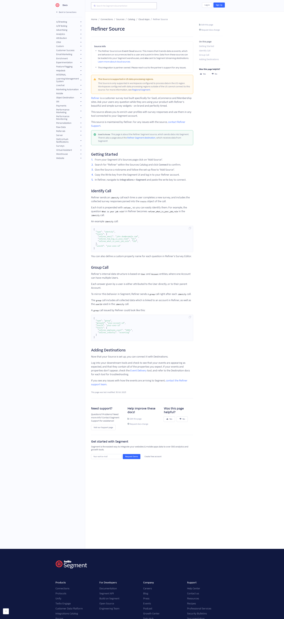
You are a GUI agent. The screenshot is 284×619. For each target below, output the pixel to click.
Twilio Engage (63, 603)
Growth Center (151, 613)
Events (147, 603)
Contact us (193, 593)
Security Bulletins (197, 613)
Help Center (193, 588)
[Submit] (94, 6)
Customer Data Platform (69, 608)
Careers (147, 588)
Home (94, 19)
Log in (207, 5)
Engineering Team (109, 608)
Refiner (95, 98)
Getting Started (206, 46)
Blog (145, 593)
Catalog (131, 19)
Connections (107, 19)
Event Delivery (138, 370)
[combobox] (124, 5)
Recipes (191, 603)
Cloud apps (144, 19)
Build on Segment (109, 598)
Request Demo (131, 456)
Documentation (108, 588)
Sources (120, 19)
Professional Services (199, 608)
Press (146, 598)
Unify (58, 598)
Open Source (106, 603)
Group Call (204, 55)
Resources (193, 598)
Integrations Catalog (66, 613)
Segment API (106, 593)
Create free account (153, 456)
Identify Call (204, 50)
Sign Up (219, 5)
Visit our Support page (103, 427)
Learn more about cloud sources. (114, 61)
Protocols (60, 593)
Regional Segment (141, 89)
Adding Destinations (209, 59)
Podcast (147, 608)
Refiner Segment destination (141, 137)
